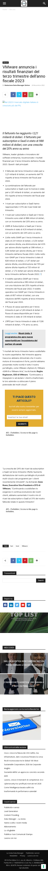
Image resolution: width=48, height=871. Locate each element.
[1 (40, 274)
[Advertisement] (24, 36)
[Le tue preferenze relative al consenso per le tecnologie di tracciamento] (43, 866)
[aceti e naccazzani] (24, 684)
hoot (17, 546)
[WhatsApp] (30, 94)
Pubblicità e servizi (11, 807)
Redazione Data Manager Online (17, 85)
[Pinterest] (25, 94)
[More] (37, 94)
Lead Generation (11, 811)
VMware (25, 546)
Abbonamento (10, 826)
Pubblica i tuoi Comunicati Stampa (18, 834)
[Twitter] (19, 94)
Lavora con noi (10, 838)
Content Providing (11, 815)
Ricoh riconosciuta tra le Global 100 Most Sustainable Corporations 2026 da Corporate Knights (22, 764)
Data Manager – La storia (14, 819)
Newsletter (14, 856)
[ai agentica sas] (24, 663)
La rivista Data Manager (15, 853)
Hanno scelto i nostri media (15, 823)
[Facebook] (13, 94)
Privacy (22, 856)
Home (5, 9)
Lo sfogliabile (9, 830)
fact (11, 546)
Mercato (12, 9)
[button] (4, 3)
